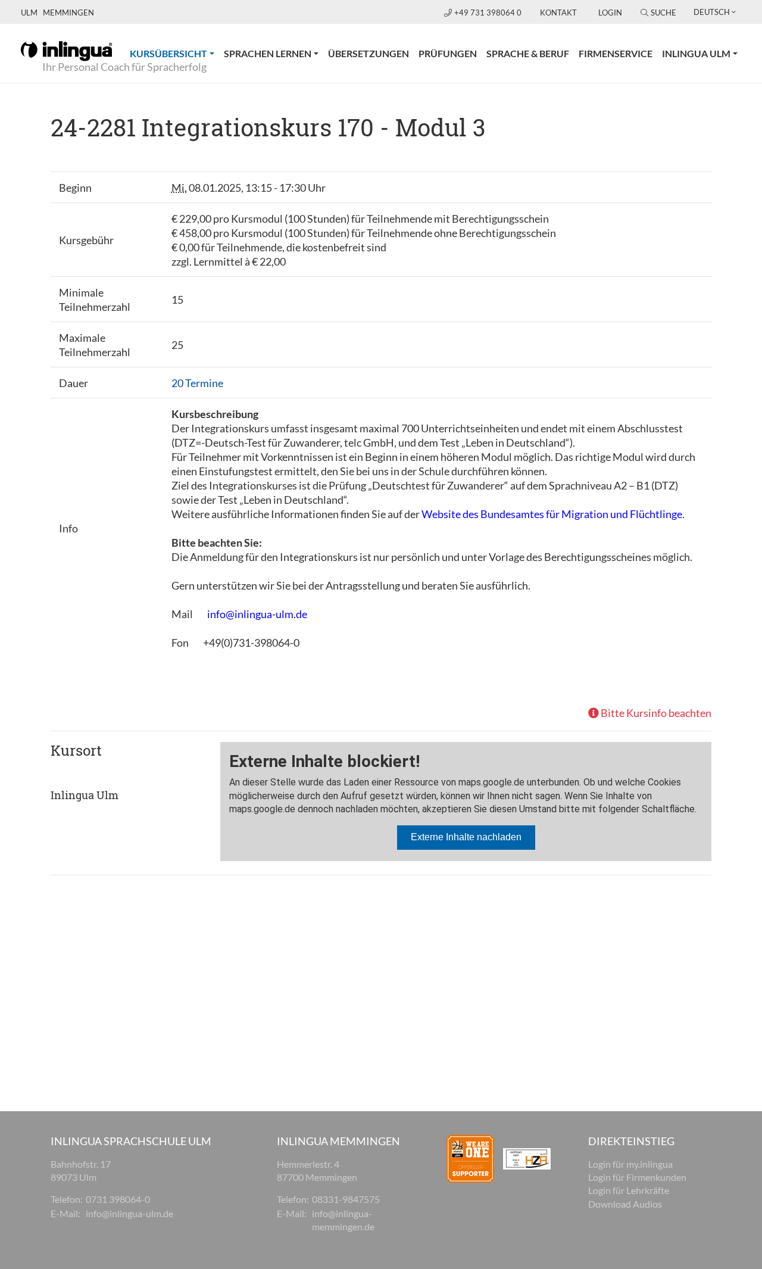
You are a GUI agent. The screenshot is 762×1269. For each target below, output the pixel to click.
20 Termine (197, 382)
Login (610, 12)
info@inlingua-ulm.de (257, 614)
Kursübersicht (174, 53)
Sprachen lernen (267, 53)
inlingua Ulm (696, 53)
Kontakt (558, 12)
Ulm (29, 12)
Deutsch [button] (712, 12)
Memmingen (68, 12)
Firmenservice (615, 53)
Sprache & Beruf (527, 53)
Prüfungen (448, 53)
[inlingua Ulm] (66, 50)
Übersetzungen (368, 53)
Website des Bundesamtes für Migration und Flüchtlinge (551, 513)
